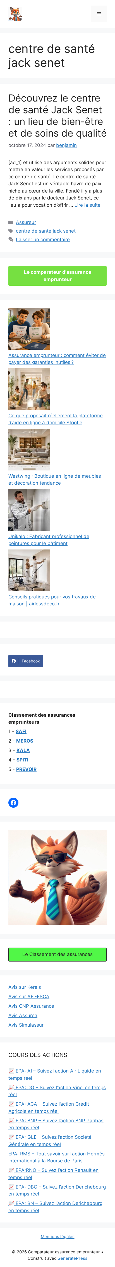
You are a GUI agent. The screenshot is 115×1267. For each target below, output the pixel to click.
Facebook (31, 661)
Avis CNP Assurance (31, 1006)
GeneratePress (72, 1258)
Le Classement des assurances (57, 954)
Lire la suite (87, 205)
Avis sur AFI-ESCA (28, 996)
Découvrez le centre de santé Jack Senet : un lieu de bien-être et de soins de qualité (57, 115)
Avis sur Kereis (24, 987)
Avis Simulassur (26, 1025)
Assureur (26, 222)
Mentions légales (58, 1236)
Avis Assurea (22, 1015)
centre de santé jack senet (46, 231)
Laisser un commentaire (43, 239)
